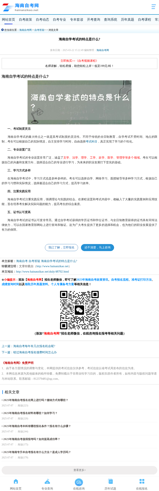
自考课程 (144, 19)
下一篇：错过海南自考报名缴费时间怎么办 (29, 352)
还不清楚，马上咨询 (97, 247)
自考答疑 (39, 29)
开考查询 (93, 19)
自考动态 (42, 19)
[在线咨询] (79, 480)
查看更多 (79, 470)
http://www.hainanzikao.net (52, 266)
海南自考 (22, 261)
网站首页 (8, 19)
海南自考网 (25, 29)
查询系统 (110, 19)
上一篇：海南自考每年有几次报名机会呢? (28, 346)
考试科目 (91, 141)
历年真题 (127, 19)
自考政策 (25, 19)
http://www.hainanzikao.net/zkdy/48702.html (42, 271)
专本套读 (76, 19)
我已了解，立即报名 (61, 247)
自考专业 (59, 19)
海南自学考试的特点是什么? (59, 261)
